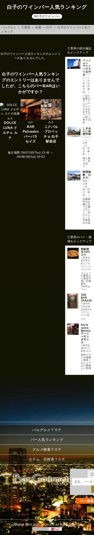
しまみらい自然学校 (87, 131)
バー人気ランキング (47, 440)
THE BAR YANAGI (86, 297)
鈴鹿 (38, 27)
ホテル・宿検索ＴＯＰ (47, 459)
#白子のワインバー (47, 16)
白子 (49, 27)
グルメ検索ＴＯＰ (47, 449)
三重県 (25, 27)
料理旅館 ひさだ (87, 174)
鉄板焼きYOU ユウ (85, 252)
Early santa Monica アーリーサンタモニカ (86, 333)
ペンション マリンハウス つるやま (88, 67)
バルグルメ (8, 27)
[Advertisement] (79, 397)
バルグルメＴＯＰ (47, 430)
